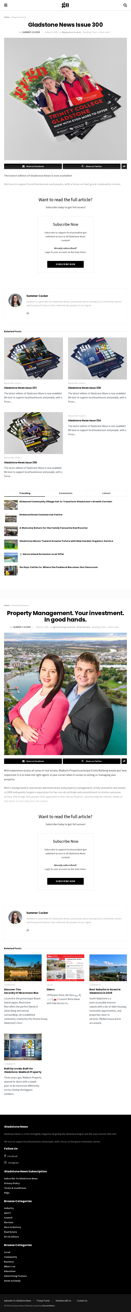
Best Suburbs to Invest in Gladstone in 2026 (105, 991)
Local (50, 985)
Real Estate (83, 627)
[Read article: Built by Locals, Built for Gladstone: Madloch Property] (23, 1047)
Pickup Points (43, 1300)
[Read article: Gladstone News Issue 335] (33, 433)
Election (8, 1222)
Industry (9, 1208)
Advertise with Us (63, 1300)
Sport (7, 1212)
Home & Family (12, 1280)
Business (9, 1261)
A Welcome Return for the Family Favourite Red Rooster (53, 528)
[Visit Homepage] (65, 5)
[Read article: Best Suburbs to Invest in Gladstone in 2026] (108, 967)
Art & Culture (11, 1236)
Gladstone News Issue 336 (84, 388)
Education (10, 1271)
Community (10, 985)
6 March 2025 (51, 32)
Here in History (12, 1227)
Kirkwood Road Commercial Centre (41, 514)
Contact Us (82, 1300)
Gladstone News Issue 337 (20, 388)
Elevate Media (48, 1305)
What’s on (9, 1266)
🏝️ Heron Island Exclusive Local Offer (41, 554)
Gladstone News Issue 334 (84, 420)
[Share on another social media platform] (124, 761)
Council (8, 1217)
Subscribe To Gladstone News (21, 1178)
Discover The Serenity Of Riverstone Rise (21, 991)
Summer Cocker (31, 32)
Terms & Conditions (15, 1188)
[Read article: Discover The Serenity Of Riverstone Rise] (23, 967)
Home (6, 17)
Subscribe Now (65, 264)
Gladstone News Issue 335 (20, 462)
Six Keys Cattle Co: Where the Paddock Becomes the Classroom (58, 567)
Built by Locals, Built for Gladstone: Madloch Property (23, 1070)
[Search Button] (125, 5)
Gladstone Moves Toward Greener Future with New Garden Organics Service (66, 541)
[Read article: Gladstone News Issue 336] (97, 358)
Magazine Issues (19, 17)
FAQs (7, 1192)
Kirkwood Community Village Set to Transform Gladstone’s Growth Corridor (65, 501)
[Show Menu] (5, 5)
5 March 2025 (42, 627)
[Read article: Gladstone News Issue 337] (33, 358)
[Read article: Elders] (65, 967)
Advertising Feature (20, 605)
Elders (50, 989)
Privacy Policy (12, 1183)
